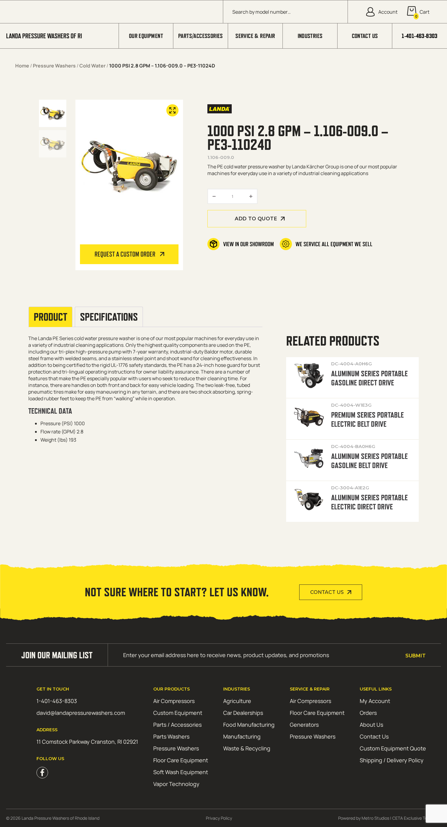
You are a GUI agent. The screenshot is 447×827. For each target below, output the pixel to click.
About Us (371, 724)
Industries (310, 36)
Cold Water (92, 65)
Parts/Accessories (200, 36)
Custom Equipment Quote (393, 748)
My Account (375, 701)
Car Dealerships (243, 712)
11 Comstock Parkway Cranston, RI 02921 (87, 741)
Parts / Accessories (177, 724)
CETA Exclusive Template (416, 818)
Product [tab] (50, 317)
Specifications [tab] (109, 317)
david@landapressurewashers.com (80, 712)
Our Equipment (146, 36)
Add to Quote (256, 219)
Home (22, 65)
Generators (304, 724)
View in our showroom (248, 244)
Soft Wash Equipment (180, 772)
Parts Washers (171, 736)
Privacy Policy (219, 818)
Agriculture (237, 701)
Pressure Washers (54, 65)
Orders (368, 712)
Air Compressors (174, 701)
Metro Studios (375, 818)
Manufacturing (242, 736)
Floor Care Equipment (180, 760)
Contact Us (365, 36)
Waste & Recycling (246, 748)
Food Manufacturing (249, 724)
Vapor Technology (176, 783)
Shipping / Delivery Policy (392, 760)
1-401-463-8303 (420, 36)
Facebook (42, 772)
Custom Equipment (177, 712)
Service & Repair (255, 36)
